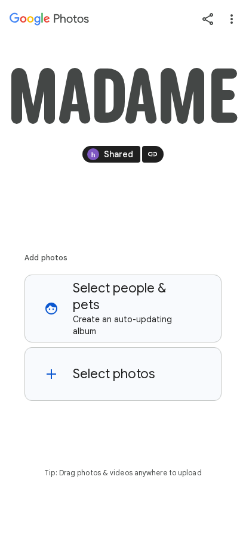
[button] (123, 308)
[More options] (232, 19)
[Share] (208, 19)
